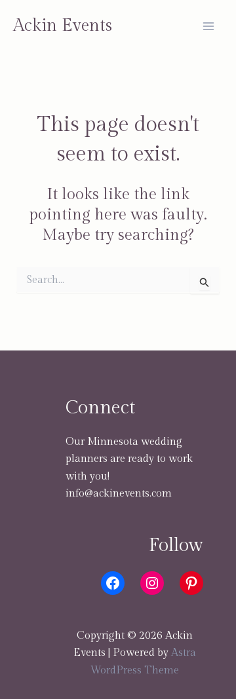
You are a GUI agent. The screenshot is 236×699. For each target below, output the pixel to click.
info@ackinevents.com (119, 493)
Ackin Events (62, 25)
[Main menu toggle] (208, 26)
